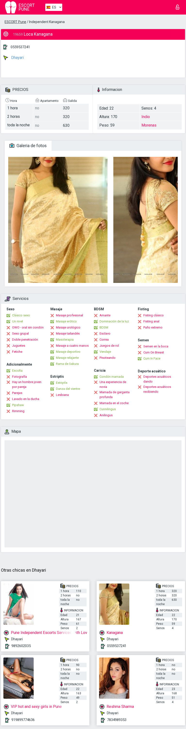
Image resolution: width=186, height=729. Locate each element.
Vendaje (105, 351)
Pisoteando (108, 358)
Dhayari (17, 57)
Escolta (17, 370)
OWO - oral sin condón (28, 327)
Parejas (17, 393)
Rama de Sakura (67, 364)
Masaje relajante (67, 358)
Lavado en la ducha (25, 399)
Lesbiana (62, 395)
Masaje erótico (66, 321)
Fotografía (19, 376)
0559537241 (20, 47)
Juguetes (18, 345)
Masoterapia (65, 339)
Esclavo (105, 333)
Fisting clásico (153, 315)
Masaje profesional (69, 315)
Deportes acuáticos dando (157, 379)
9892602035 (21, 646)
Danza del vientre (68, 389)
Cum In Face (151, 358)
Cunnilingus (108, 409)
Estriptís (61, 383)
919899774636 (23, 720)
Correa (104, 339)
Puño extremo (153, 327)
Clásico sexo (21, 315)
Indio (145, 116)
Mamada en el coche (114, 403)
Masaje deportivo (68, 351)
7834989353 (116, 720)
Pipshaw (18, 405)
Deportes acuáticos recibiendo (157, 389)
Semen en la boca (155, 346)
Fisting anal (151, 321)
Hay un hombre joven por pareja (26, 384)
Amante (105, 315)
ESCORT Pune (15, 22)
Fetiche (17, 351)
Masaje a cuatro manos (72, 345)
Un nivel (17, 321)
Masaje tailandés (68, 333)
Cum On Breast (153, 352)
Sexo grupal (20, 333)
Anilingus (106, 415)
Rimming (18, 411)
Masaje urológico (68, 327)
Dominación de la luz (114, 321)
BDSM (104, 327)
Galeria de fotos (31, 145)
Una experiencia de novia (113, 384)
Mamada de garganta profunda (115, 394)
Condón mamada (112, 376)
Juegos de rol (109, 345)
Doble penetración (25, 339)
